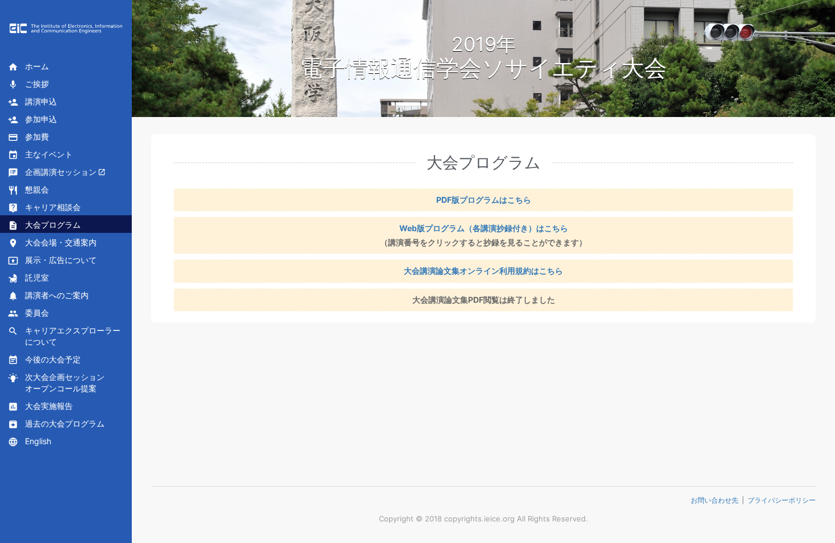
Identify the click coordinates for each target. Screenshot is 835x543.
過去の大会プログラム (56, 424)
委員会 (28, 313)
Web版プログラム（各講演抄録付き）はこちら (483, 228)
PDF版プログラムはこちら (483, 199)
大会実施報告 (40, 406)
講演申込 (32, 102)
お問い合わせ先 (714, 500)
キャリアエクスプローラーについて (64, 335)
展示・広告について (52, 260)
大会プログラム (44, 225)
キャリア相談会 (44, 207)
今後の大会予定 (44, 359)
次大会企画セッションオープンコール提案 (56, 382)
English (29, 441)
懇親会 (28, 190)
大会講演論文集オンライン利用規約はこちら (483, 270)
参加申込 (32, 119)
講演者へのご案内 (48, 295)
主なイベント (40, 154)
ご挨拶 (28, 84)
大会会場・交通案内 (52, 242)
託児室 (28, 278)
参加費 (28, 137)
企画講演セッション (52, 172)
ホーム (28, 66)
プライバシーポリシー (782, 500)
